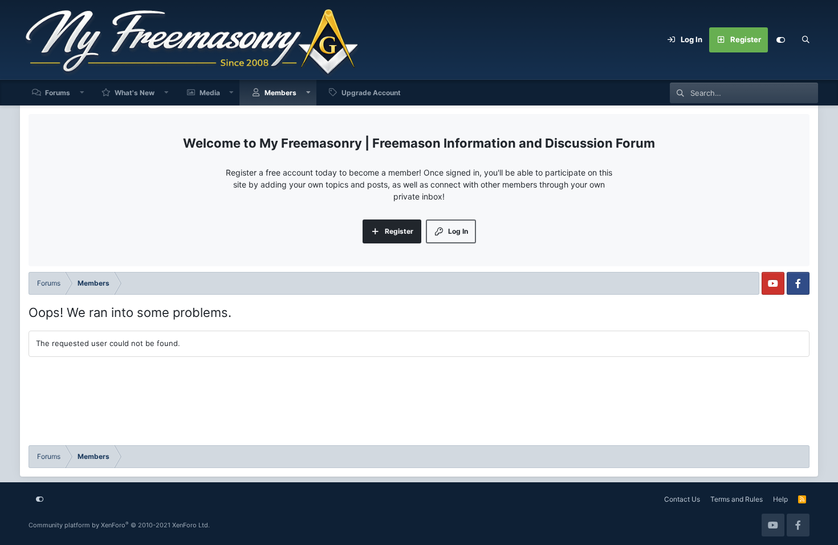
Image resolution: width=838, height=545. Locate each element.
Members (280, 92)
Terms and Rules (736, 499)
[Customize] (780, 39)
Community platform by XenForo (119, 525)
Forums (57, 92)
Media (210, 92)
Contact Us (682, 499)
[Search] (805, 39)
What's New (134, 92)
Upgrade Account (371, 92)
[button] (82, 92)
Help (780, 499)
